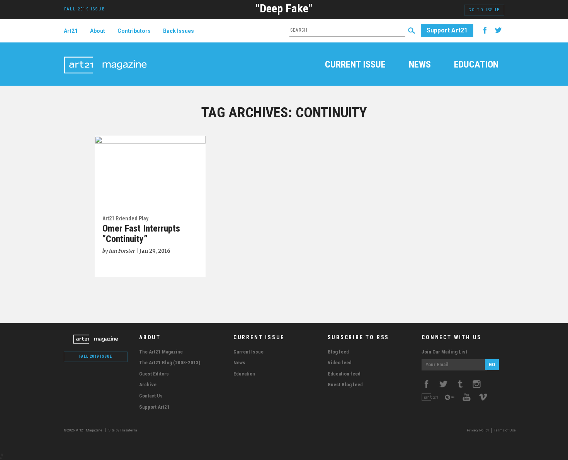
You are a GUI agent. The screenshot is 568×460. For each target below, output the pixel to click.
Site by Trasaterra (122, 430)
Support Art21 (447, 30)
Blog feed (338, 352)
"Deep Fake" (284, 8)
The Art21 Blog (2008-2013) (169, 362)
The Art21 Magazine (161, 352)
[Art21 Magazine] (105, 56)
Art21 (71, 31)
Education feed (344, 374)
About (97, 31)
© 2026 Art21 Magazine (83, 430)
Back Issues (178, 31)
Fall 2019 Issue (95, 356)
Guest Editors (154, 374)
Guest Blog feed (345, 384)
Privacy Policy (478, 430)
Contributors (134, 31)
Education (476, 65)
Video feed (340, 362)
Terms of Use (505, 430)
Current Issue (355, 65)
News (420, 65)
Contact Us (151, 396)
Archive (147, 384)
